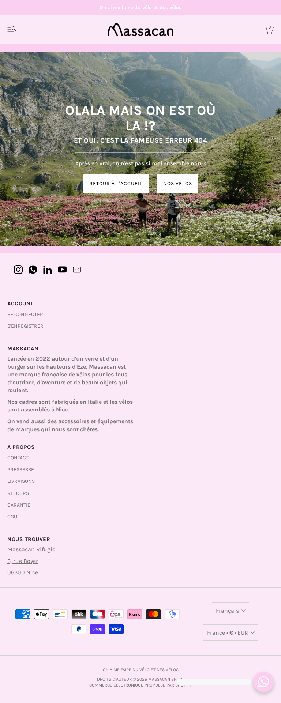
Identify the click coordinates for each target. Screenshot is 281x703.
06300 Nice (22, 572)
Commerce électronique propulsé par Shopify (140, 685)
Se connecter (25, 314)
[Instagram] (18, 269)
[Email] (76, 269)
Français (227, 610)
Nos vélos (177, 183)
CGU (12, 517)
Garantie (18, 505)
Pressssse (20, 469)
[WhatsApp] (33, 269)
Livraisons (21, 481)
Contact (18, 458)
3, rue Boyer (22, 560)
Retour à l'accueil (116, 183)
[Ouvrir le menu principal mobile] (11, 29)
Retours (18, 493)
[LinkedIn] (47, 269)
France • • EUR (227, 632)
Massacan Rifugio (31, 549)
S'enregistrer (25, 326)
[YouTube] (62, 269)
